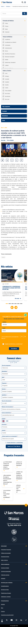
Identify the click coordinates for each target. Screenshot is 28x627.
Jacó (6, 73)
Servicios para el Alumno (6, 582)
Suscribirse (14, 348)
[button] (12, 307)
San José (7, 99)
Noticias (8, 6)
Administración (8, 48)
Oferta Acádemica (5, 564)
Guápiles (7, 82)
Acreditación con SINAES (10, 42)
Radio (6, 29)
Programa (4, 383)
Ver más (17, 298)
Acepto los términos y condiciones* (14, 344)
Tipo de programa (6, 365)
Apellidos (4, 394)
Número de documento (8, 406)
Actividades (7, 45)
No (25, 336)
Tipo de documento (7, 400)
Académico (7, 39)
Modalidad (5, 371)
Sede (3, 377)
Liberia (6, 87)
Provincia (4, 424)
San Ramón (7, 96)
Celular (4, 418)
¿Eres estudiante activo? (14, 361)
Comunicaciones (5, 600)
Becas (6, 51)
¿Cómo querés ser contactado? (10, 436)
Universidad (4, 546)
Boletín (6, 59)
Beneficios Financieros (10, 53)
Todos (6, 23)
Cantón (4, 430)
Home (2, 6)
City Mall (7, 79)
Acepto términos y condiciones (15, 442)
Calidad (6, 65)
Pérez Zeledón (8, 90)
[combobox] (2, 368)
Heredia (7, 84)
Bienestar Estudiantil (9, 56)
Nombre (4, 322)
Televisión (7, 32)
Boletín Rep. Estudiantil (10, 62)
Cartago (7, 76)
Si (12, 362)
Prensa (6, 26)
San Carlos (7, 93)
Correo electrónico (7, 412)
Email (4, 328)
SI (21, 336)
